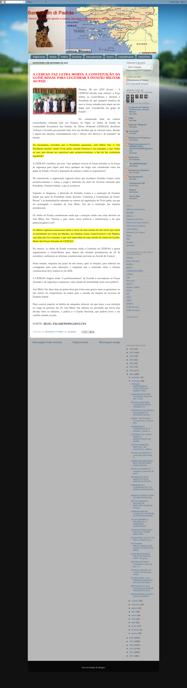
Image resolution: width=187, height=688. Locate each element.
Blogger (101, 667)
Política (64, 57)
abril (134, 623)
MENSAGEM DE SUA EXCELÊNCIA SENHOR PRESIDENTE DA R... (142, 588)
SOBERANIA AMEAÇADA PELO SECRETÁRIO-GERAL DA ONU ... (142, 463)
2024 (131, 356)
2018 (131, 638)
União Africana (132, 307)
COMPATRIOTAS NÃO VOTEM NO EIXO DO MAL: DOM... (141, 396)
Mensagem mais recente (47, 342)
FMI (128, 278)
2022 (131, 363)
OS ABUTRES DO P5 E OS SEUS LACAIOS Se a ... (142, 539)
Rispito (132, 190)
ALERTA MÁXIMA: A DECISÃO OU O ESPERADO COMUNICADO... (139, 523)
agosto (135, 608)
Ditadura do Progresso (139, 138)
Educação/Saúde (94, 57)
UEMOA (129, 304)
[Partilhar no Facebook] (90, 332)
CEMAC (129, 274)
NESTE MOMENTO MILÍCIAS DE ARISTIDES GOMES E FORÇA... (142, 504)
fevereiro (136, 630)
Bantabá (130, 213)
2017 (131, 641)
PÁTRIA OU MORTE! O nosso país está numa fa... (141, 455)
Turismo (110, 57)
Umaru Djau (134, 196)
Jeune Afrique (132, 229)
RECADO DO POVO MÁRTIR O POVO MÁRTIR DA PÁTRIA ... (142, 479)
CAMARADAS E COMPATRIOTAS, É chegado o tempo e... (141, 429)
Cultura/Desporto (125, 57)
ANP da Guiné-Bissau (135, 209)
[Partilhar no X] (88, 332)
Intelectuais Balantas (139, 170)
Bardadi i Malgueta (138, 125)
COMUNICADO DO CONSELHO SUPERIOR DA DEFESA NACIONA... (142, 513)
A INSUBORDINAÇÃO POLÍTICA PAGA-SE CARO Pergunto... (140, 556)
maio (134, 619)
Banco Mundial (132, 261)
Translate (147, 71)
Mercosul (130, 281)
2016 (131, 645)
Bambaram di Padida (51, 12)
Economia (76, 57)
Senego (129, 242)
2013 (131, 656)
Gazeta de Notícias (134, 219)
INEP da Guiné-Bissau (136, 226)
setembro (136, 605)
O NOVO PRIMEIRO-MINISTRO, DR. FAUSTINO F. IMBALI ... (142, 447)
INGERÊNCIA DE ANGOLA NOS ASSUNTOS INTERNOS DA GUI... (142, 412)
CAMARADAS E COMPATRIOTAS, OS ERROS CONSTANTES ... (142, 488)
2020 (131, 371)
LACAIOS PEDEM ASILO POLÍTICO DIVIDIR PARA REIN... (142, 532)
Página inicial (39, 57)
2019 (131, 374)
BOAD (129, 268)
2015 (131, 649)
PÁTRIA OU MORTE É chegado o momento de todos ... (142, 471)
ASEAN (129, 258)
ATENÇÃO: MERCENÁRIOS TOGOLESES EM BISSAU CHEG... (139, 387)
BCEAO (129, 264)
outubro (135, 601)
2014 (131, 652)
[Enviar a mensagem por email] (83, 332)
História (53, 57)
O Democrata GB (137, 183)
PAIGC (129, 236)
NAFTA (129, 284)
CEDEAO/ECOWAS (134, 271)
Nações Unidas (132, 287)
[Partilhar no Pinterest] (93, 332)
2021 (131, 367)
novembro (136, 381)
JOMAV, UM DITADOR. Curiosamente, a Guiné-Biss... (142, 420)
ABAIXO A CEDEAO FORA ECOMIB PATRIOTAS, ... (142, 496)
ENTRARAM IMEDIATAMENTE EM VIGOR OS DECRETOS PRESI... (142, 547)
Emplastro (134, 157)
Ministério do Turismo (135, 232)
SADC (129, 300)
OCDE (129, 291)
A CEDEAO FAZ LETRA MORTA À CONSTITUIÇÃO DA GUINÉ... (141, 438)
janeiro (135, 633)
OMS (128, 297)
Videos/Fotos (144, 57)
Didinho (129, 216)
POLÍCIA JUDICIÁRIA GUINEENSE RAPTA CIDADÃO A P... (141, 404)
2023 (131, 360)
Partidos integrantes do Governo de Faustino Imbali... (141, 572)
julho (134, 612)
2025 (131, 353)
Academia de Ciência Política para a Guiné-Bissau (139, 109)
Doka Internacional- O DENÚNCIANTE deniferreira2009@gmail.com (141, 147)
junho (134, 615)
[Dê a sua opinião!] (85, 332)
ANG (131, 118)
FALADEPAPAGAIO (138, 164)
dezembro (136, 377)
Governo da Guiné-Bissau (137, 223)
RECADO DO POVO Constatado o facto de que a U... (141, 564)
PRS (128, 239)
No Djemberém (136, 177)
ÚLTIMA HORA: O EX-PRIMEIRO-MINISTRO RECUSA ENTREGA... (142, 580)
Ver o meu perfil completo (137, 84)
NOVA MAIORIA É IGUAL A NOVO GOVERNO (142, 595)
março (135, 626)
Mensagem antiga (109, 342)
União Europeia (133, 310)
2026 (131, 349)
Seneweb (130, 245)
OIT (128, 294)
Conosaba (134, 131)
